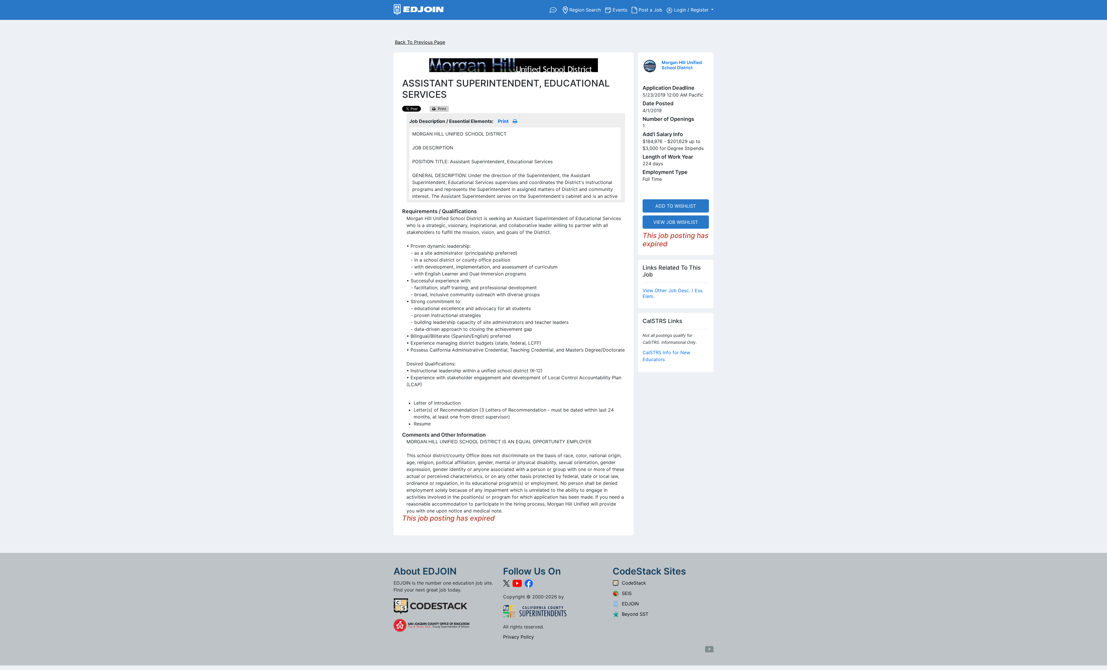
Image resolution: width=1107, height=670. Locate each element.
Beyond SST (633, 614)
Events (622, 10)
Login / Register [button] (692, 10)
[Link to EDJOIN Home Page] (419, 10)
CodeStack (632, 583)
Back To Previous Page (420, 42)
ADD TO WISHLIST (675, 206)
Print (441, 108)
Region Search (586, 10)
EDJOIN (629, 604)
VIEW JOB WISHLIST (675, 222)
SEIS (625, 593)
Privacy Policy (518, 637)
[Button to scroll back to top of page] (709, 649)
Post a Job (652, 10)
